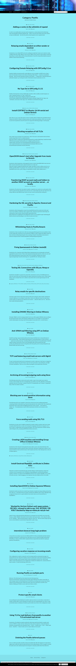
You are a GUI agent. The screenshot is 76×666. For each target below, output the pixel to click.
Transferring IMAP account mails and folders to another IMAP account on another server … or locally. (30, 182)
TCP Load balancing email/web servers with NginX (30, 356)
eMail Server (16, 455)
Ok (59, 664)
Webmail (28, 455)
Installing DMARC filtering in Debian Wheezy (30, 312)
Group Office (21, 455)
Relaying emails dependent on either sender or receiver (30, 47)
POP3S (32, 283)
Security (36, 108)
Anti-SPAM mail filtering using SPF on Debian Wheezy (30, 332)
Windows (36, 265)
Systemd (36, 153)
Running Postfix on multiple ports (30, 573)
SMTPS (38, 283)
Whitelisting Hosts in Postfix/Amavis (30, 227)
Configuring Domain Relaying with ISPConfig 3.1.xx (30, 68)
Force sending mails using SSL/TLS (30, 419)
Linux (30, 24)
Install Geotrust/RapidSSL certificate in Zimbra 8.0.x (30, 464)
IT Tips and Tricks (38, 3)
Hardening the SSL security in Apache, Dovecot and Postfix (30, 204)
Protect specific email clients (30, 595)
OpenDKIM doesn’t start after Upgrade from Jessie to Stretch (30, 157)
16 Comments (35, 488)
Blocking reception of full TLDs (30, 131)
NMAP (21, 283)
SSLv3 (45, 283)
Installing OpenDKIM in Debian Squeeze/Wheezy (30, 486)
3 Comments (36, 443)
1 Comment (35, 207)
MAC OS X (26, 265)
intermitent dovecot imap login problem (30, 531)
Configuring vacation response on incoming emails (30, 551)
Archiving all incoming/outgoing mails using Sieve (30, 375)
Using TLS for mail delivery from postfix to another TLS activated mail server (30, 616)
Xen (31, 455)
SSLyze (48, 283)
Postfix (33, 24)
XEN (35, 437)
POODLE (28, 283)
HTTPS (18, 283)
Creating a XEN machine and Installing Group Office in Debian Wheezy (30, 440)
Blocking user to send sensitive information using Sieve (30, 396)
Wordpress (41, 265)
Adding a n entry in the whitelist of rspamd (30, 27)
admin (33, 29)
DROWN (15, 283)
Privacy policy (65, 664)
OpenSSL (25, 283)
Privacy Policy (16, 11)
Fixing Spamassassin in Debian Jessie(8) (30, 247)
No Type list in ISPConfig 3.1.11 (30, 88)
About (10, 11)
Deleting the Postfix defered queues (30, 637)
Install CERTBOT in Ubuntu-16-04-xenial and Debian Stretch (30, 111)
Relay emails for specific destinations (30, 291)
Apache (25, 108)
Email (28, 24)
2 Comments (35, 358)
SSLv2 (43, 283)
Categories (24, 11)
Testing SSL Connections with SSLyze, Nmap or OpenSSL (30, 268)
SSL (40, 283)
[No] (74, 664)
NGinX (30, 108)
